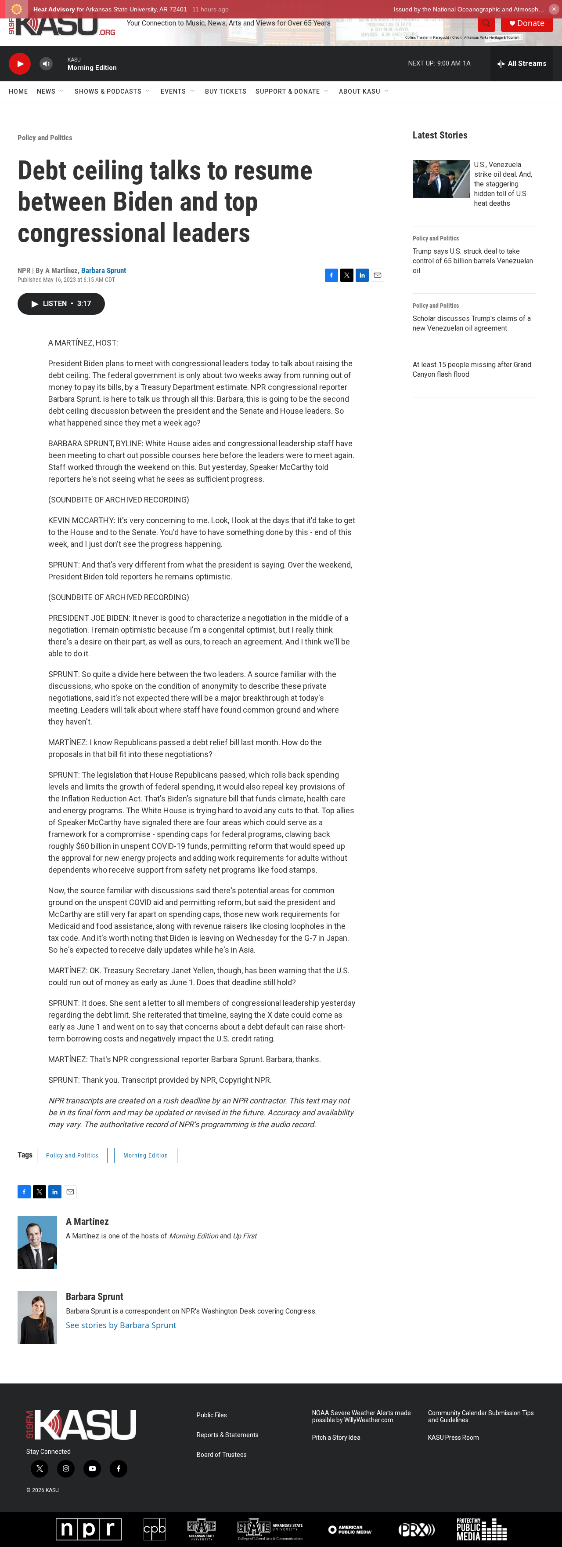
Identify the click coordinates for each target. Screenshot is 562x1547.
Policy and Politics (45, 137)
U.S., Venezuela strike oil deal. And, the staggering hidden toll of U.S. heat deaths (503, 183)
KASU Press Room (453, 1437)
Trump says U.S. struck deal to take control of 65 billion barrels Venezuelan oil (473, 261)
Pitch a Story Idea (336, 1437)
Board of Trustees (222, 1455)
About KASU (359, 91)
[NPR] (89, 1529)
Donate (530, 23)
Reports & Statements (228, 1435)
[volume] (46, 64)
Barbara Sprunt (103, 270)
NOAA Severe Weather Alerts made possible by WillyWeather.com (361, 1416)
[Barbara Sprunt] (37, 1317)
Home (18, 91)
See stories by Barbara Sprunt (121, 1325)
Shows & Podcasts (108, 91)
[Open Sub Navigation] (62, 91)
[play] (20, 64)
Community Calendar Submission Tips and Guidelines (481, 1416)
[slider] (60, 63)
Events (173, 91)
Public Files (212, 1415)
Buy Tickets (226, 91)
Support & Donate (288, 91)
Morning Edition (145, 1155)
